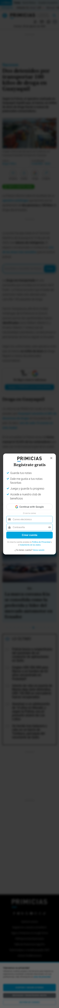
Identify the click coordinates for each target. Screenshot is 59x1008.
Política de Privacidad (41, 542)
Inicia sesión (38, 550)
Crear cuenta (29, 535)
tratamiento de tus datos (30, 545)
